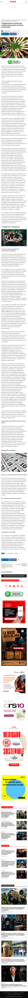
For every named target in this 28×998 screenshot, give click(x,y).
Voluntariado (10, 553)
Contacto (10, 994)
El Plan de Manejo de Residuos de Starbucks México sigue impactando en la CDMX (8, 824)
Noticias (2, 832)
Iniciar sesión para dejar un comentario (14, 575)
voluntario (16, 553)
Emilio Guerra (7, 31)
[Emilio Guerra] (2, 31)
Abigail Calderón (4, 962)
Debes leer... (3, 849)
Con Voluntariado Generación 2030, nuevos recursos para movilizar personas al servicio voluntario (7, 566)
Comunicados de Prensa (5, 821)
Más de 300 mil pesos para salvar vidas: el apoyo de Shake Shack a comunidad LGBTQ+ (13, 960)
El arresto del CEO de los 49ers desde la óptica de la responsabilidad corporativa (7, 852)
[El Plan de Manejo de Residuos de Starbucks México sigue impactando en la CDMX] (22, 825)
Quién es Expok (14, 992)
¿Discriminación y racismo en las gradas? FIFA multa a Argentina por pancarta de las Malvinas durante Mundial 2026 (8, 864)
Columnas (3, 19)
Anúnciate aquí (21, 992)
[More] (18, 34)
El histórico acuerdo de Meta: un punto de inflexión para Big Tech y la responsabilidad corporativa (8, 836)
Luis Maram (3, 937)
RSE (6, 553)
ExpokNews (3, 911)
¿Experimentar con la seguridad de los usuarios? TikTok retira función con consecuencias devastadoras (8, 875)
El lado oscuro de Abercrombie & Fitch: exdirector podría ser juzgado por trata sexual (13, 985)
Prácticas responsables (5, 958)
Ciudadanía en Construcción (11, 19)
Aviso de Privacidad (16, 994)
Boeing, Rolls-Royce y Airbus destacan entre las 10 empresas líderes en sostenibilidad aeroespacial (8, 815)
